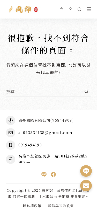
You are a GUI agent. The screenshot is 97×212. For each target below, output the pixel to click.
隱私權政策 (32, 206)
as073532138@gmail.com (45, 132)
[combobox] (43, 91)
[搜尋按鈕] (86, 91)
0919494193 (30, 144)
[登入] (70, 9)
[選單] (89, 9)
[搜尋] (79, 9)
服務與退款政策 (61, 206)
